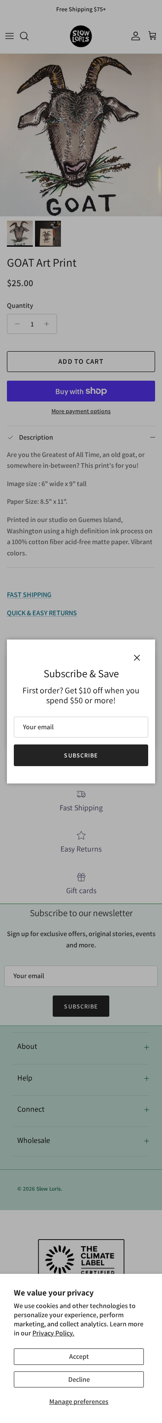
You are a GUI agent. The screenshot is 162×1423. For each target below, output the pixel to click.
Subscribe (81, 755)
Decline (79, 1379)
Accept (79, 1356)
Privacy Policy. (53, 1333)
